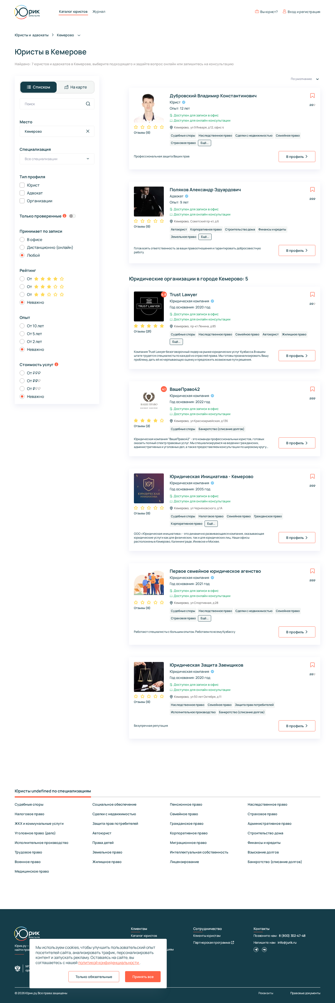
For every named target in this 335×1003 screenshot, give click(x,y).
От (29, 278)
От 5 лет (34, 333)
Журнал (98, 11)
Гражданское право (187, 823)
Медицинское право (32, 871)
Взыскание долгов (263, 852)
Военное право (28, 861)
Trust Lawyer (183, 294)
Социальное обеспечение (114, 804)
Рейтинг (28, 270)
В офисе (34, 239)
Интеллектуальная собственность (199, 852)
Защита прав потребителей (115, 823)
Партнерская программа (211, 942)
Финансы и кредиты (264, 842)
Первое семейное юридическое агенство (215, 571)
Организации (39, 200)
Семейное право (184, 814)
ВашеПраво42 (185, 389)
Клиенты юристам (206, 935)
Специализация (35, 149)
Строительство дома (265, 833)
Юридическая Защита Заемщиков (206, 665)
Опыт (25, 317)
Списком (41, 87)
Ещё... (204, 143)
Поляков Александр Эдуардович (205, 189)
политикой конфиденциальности (109, 962)
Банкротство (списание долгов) (275, 861)
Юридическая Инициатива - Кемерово (211, 476)
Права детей (103, 842)
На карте (78, 87)
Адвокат (35, 193)
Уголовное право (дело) (35, 833)
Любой (33, 255)
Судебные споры (29, 804)
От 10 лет (35, 326)
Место (26, 122)
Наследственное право (267, 804)
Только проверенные (41, 216)
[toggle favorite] (312, 96)
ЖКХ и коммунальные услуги (39, 823)
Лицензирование (184, 861)
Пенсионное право (186, 804)
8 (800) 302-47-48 (292, 935)
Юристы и (32, 35)
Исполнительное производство (41, 842)
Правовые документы (305, 993)
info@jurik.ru (287, 942)
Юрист (33, 185)
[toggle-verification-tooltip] (64, 216)
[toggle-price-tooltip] (56, 364)
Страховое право (262, 814)
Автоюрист (101, 833)
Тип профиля (32, 176)
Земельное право (107, 852)
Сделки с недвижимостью (114, 814)
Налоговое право (29, 814)
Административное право (270, 823)
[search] (88, 103)
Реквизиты (265, 993)
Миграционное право (188, 842)
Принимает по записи (41, 231)
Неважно (35, 302)
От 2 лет (34, 341)
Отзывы (142, 132)
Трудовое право (28, 852)
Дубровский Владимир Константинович (213, 96)
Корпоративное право (189, 833)
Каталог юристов (73, 11)
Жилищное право (107, 861)
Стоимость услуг (36, 364)
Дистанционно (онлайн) (50, 247)
